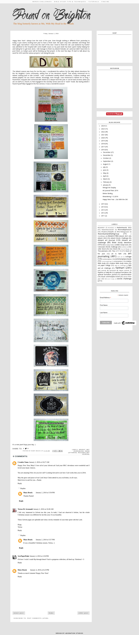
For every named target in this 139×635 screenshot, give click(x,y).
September (107, 161)
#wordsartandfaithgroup (108, 233)
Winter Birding (108, 193)
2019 (103, 141)
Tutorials (94, 1)
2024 (103, 126)
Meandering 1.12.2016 (110, 196)
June (105, 170)
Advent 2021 (123, 236)
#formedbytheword (124, 230)
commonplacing (106, 261)
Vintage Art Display (109, 188)
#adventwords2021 (108, 230)
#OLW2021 (101, 228)
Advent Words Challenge (119, 238)
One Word (113, 249)
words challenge (124, 278)
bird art (119, 257)
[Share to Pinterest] (62, 451)
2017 (103, 147)
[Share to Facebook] (60, 451)
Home (51, 613)
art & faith (116, 254)
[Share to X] (57, 451)
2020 (103, 138)
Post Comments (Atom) (38, 618)
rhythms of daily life (105, 272)
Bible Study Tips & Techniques (70, 1)
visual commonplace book (110, 277)
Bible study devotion (121, 242)
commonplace (107, 259)
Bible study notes (108, 245)
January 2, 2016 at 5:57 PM (45, 540)
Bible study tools (122, 245)
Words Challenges (42, 1)
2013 (103, 210)
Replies (23, 488)
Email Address (105, 298)
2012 (103, 213)
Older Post (83, 613)
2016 (103, 150)
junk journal (102, 270)
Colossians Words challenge (107, 247)
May (105, 173)
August (105, 164)
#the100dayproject (123, 232)
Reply (20, 483)
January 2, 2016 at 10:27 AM (39, 462)
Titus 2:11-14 (116, 251)
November (107, 155)
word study (110, 279)
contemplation (118, 261)
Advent (82, 449)
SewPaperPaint (23, 556)
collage (128, 256)
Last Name (103, 312)
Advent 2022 (102, 238)
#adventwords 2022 (124, 227)
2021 (103, 135)
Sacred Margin (125, 249)
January (106, 185)
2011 (103, 216)
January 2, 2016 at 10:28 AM (43, 509)
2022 (103, 132)
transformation (126, 274)
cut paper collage (104, 265)
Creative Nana (23, 462)
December (107, 152)
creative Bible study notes (118, 263)
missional (112, 270)
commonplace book (123, 259)
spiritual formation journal (107, 274)
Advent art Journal (106, 240)
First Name (104, 305)
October (106, 158)
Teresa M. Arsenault (25, 509)
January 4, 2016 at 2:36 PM (39, 556)
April (105, 176)
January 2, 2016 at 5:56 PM (45, 492)
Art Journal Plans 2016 (110, 190)
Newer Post (19, 613)
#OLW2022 (111, 227)
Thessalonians (103, 251)
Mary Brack (27, 492)
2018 (103, 144)
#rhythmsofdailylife (107, 232)
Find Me (105, 1)
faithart (120, 267)
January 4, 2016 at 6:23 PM (39, 570)
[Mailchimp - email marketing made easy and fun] (124, 325)
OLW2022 (123, 247)
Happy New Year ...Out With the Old (115, 199)
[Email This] (53, 451)
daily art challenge (120, 265)
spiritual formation (121, 272)
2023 (103, 129)
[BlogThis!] (55, 451)
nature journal (124, 270)
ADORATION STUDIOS (74, 633)
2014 (103, 207)
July (104, 167)
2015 (103, 204)
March (105, 179)
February (106, 182)
